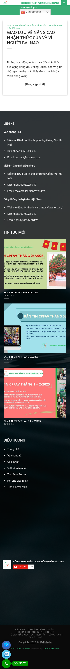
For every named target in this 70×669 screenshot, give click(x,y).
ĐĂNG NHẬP (35, 637)
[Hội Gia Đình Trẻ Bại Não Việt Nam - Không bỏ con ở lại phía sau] (8, 2)
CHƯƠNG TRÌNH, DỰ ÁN (41, 629)
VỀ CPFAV (20, 629)
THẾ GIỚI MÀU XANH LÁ (21, 635)
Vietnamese (33, 11)
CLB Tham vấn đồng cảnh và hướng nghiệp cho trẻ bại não (34, 26)
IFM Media (46, 642)
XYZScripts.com (51, 649)
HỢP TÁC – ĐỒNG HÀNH (49, 635)
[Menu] (64, 3)
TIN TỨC (49, 632)
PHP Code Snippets (20, 649)
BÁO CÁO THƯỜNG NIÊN (29, 632)
